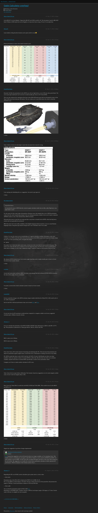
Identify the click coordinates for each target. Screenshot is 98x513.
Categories (10, 507)
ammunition (8, 11)
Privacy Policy (36, 507)
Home (5, 507)
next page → (15, 499)
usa (4, 11)
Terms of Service (28, 507)
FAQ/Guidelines (18, 507)
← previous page (8, 499)
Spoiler (7, 242)
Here (33, 302)
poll (6, 456)
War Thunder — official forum (8, 1)
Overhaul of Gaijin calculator (15, 452)
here (29, 488)
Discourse (12, 511)
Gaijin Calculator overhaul (16, 5)
